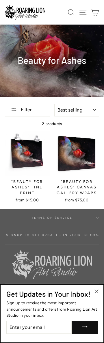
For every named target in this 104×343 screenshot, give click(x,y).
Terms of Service (52, 218)
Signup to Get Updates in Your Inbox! (52, 235)
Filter (25, 109)
